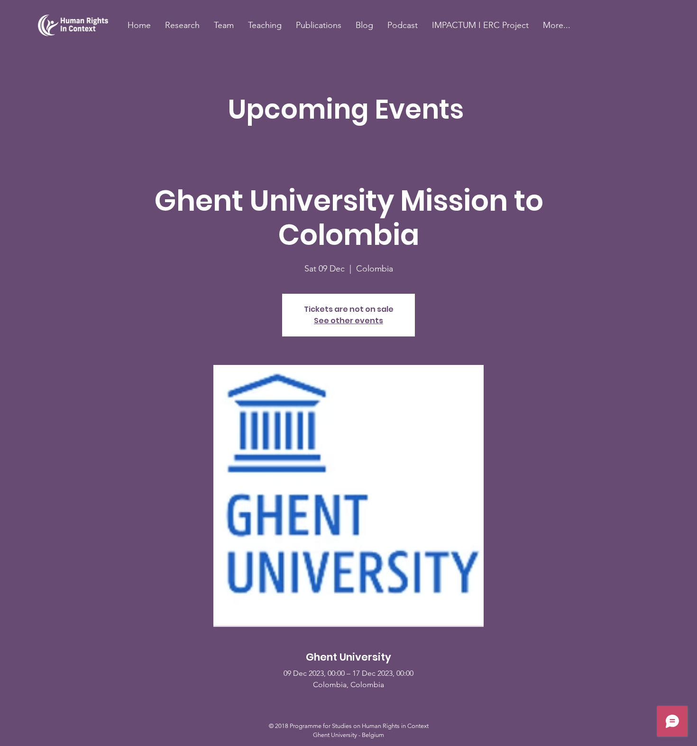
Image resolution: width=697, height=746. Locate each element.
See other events (348, 320)
